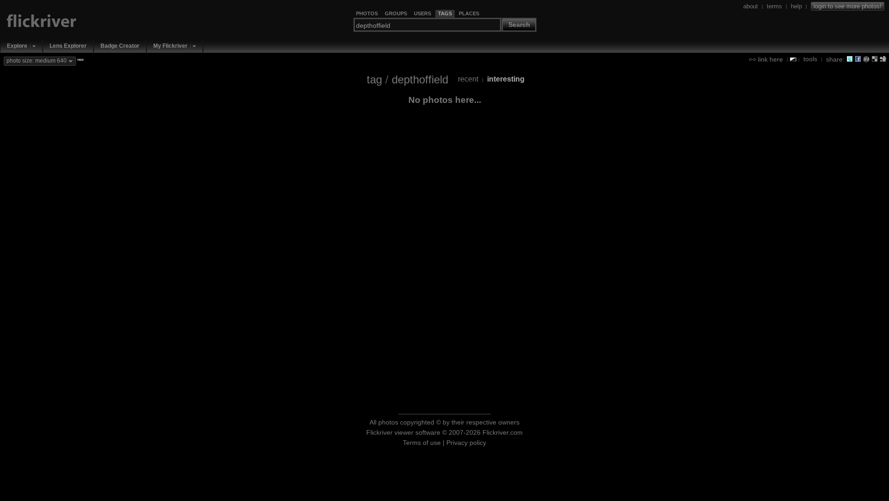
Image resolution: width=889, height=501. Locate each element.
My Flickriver (170, 46)
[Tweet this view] (849, 59)
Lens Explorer (68, 46)
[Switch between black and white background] (793, 59)
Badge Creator (119, 46)
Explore (17, 46)
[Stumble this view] (866, 59)
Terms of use (422, 442)
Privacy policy (466, 442)
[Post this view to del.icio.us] (874, 59)
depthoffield (420, 79)
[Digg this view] (883, 59)
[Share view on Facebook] (858, 59)
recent (468, 79)
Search (519, 24)
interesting (506, 79)
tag (374, 79)
